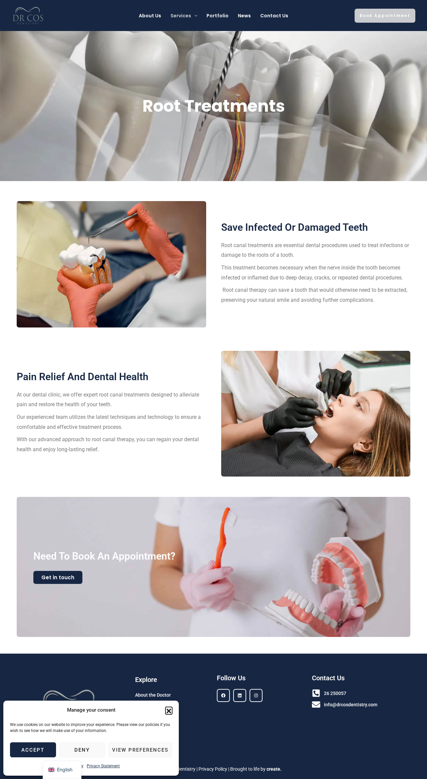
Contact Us (274, 15)
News (244, 15)
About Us (150, 15)
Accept (32, 750)
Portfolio (217, 15)
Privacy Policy (212, 769)
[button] (168, 710)
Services (180, 15)
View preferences (140, 750)
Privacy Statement (103, 766)
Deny (82, 750)
